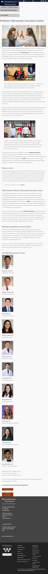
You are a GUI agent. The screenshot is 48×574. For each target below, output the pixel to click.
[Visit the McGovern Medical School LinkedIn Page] (8, 551)
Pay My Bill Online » (7, 524)
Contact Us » (7, 489)
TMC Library (34, 558)
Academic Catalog (21, 547)
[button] (42, 1)
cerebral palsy (24, 52)
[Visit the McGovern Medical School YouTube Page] (6, 551)
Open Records (20, 557)
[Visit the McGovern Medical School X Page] (7, 549)
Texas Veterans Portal (36, 556)
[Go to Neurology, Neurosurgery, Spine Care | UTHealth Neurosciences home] (9, 500)
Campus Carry (20, 549)
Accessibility (19, 545)
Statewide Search (35, 550)
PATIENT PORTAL (28, 0)
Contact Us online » (7, 513)
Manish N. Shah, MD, (34, 152)
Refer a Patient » (6, 518)
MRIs (28, 201)
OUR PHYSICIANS (19, 0)
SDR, (24, 158)
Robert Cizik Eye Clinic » (8, 536)
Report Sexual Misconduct (22, 561)
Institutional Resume (21, 555)
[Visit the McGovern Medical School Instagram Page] (10, 549)
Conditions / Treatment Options (9, 7)
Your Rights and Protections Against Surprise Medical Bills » (8, 529)
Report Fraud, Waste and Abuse (23, 559)
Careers (19, 551)
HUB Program (20, 553)
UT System (34, 560)
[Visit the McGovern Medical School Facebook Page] (4, 549)
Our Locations (4, 15)
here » (23, 185)
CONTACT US (37, 0)
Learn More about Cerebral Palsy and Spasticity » (15, 485)
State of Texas (35, 548)
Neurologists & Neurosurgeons (9, 10)
